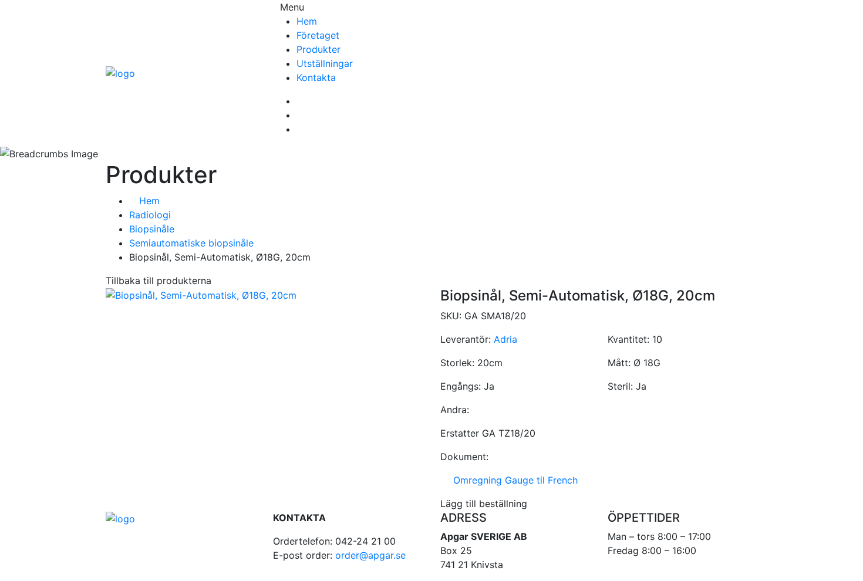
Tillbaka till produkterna (158, 280)
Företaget (317, 35)
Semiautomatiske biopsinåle (191, 243)
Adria (505, 339)
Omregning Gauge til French (512, 480)
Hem (306, 21)
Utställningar (324, 63)
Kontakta (316, 77)
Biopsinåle (151, 229)
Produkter (318, 49)
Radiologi (150, 215)
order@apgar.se (370, 555)
